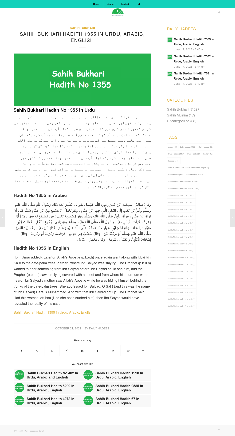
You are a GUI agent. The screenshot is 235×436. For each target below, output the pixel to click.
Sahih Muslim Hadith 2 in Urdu (181, 202)
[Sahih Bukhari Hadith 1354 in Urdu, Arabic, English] (2, 218)
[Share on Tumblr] (97, 350)
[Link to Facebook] (219, 12)
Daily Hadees (99, 328)
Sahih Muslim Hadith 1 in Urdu (181, 195)
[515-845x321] (82, 80)
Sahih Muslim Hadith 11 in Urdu (181, 264)
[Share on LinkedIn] (82, 350)
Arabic (172, 147)
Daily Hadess (176, 153)
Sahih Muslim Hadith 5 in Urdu (181, 223)
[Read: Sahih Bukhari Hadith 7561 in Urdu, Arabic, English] (170, 74)
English (208, 153)
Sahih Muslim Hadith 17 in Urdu (181, 306)
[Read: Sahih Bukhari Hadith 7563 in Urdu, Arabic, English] (170, 40)
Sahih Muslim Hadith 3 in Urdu (181, 209)
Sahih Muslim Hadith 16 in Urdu (181, 299)
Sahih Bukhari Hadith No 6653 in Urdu (184, 188)
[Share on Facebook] (21, 350)
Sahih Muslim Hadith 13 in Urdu (181, 278)
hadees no (173, 160)
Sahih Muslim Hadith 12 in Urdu (181, 271)
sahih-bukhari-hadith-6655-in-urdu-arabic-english (188, 167)
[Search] (139, 4)
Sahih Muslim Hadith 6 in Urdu (181, 230)
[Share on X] (36, 350)
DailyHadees (188, 147)
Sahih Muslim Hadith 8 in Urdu (181, 243)
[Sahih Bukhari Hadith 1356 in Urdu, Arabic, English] (232, 218)
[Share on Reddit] (128, 350)
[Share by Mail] (143, 350)
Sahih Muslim (177, 114)
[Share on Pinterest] (67, 350)
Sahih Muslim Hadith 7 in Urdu (181, 236)
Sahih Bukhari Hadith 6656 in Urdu (183, 181)
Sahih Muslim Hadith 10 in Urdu (181, 257)
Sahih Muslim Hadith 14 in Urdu (181, 285)
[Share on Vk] (112, 350)
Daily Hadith (193, 153)
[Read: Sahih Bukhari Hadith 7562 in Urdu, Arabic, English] (170, 57)
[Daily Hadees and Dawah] (117, 12)
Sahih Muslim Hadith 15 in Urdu (181, 292)
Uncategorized (178, 120)
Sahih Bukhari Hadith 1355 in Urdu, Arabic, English (53, 312)
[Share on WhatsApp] (51, 350)
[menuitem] (96, 4)
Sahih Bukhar (175, 174)
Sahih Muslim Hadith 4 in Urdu (181, 216)
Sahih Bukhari (82, 28)
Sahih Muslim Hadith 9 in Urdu (181, 250)
